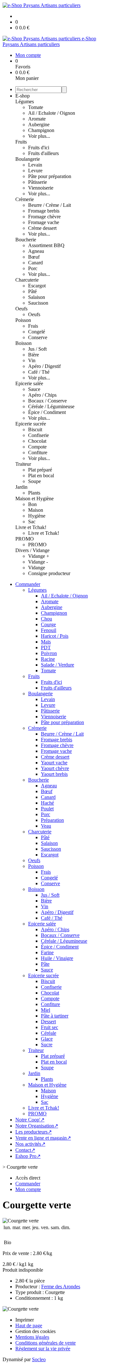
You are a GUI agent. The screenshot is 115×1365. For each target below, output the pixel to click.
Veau (46, 826)
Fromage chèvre (44, 216)
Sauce (34, 389)
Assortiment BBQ (46, 245)
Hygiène (36, 516)
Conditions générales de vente (45, 1343)
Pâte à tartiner (54, 1015)
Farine (47, 952)
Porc (32, 268)
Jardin (21, 487)
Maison (35, 510)
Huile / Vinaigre (57, 958)
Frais (33, 326)
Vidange (36, 567)
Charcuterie (27, 280)
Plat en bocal (41, 475)
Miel (45, 1010)
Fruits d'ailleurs (43, 153)
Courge (48, 624)
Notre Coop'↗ (29, 1119)
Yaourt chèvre (55, 768)
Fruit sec (49, 1027)
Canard (35, 262)
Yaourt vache (54, 762)
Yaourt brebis (54, 774)
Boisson (23, 343)
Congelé (36, 331)
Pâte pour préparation (49, 176)
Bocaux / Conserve (47, 400)
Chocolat (37, 441)
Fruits (21, 141)
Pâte (45, 964)
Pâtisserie (37, 182)
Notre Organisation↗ (36, 1125)
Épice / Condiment (47, 412)
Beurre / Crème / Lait (49, 205)
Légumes (24, 101)
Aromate (37, 118)
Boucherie (25, 239)
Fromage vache (43, 222)
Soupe (34, 481)
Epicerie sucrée (30, 423)
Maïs (46, 641)
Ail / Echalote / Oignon (51, 113)
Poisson (23, 320)
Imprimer (24, 1319)
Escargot (37, 285)
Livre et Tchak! (30, 527)
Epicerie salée (29, 383)
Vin (31, 360)
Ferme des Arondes (60, 1286)
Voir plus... (39, 136)
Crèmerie (24, 199)
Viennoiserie (40, 188)
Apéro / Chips (42, 395)
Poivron (49, 653)
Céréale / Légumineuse (51, 406)
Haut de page (28, 1325)
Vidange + (38, 556)
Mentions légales (32, 1337)
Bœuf (34, 257)
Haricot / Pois (54, 636)
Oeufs (21, 308)
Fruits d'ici (38, 147)
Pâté (32, 291)
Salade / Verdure (57, 664)
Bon (32, 504)
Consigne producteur (49, 573)
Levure (35, 170)
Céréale (48, 1033)
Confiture (37, 452)
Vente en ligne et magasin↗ (43, 1138)
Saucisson (38, 303)
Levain (35, 165)
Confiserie (38, 435)
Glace (47, 1038)
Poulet (47, 808)
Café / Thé (39, 372)
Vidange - (38, 562)
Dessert (48, 1021)
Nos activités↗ (30, 1144)
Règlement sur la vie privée (42, 1348)
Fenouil (48, 630)
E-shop (22, 95)
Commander (27, 584)
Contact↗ (25, 1150)
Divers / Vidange (32, 550)
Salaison (36, 297)
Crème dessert (42, 228)
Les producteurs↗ (33, 1132)
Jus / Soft (37, 349)
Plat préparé (40, 469)
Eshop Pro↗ (28, 1156)
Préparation (52, 820)
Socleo (39, 1359)
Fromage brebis (43, 211)
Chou (46, 618)
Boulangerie (27, 159)
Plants (34, 492)
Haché (47, 803)
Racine (48, 659)
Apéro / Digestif (44, 366)
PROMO (24, 539)
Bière (33, 354)
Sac (31, 521)
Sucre (46, 1044)
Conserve (37, 337)
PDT (46, 647)
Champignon (41, 130)
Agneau (36, 251)
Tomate (35, 107)
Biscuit (35, 429)
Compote (37, 446)
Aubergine (39, 124)
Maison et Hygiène (34, 498)
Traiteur (23, 464)
